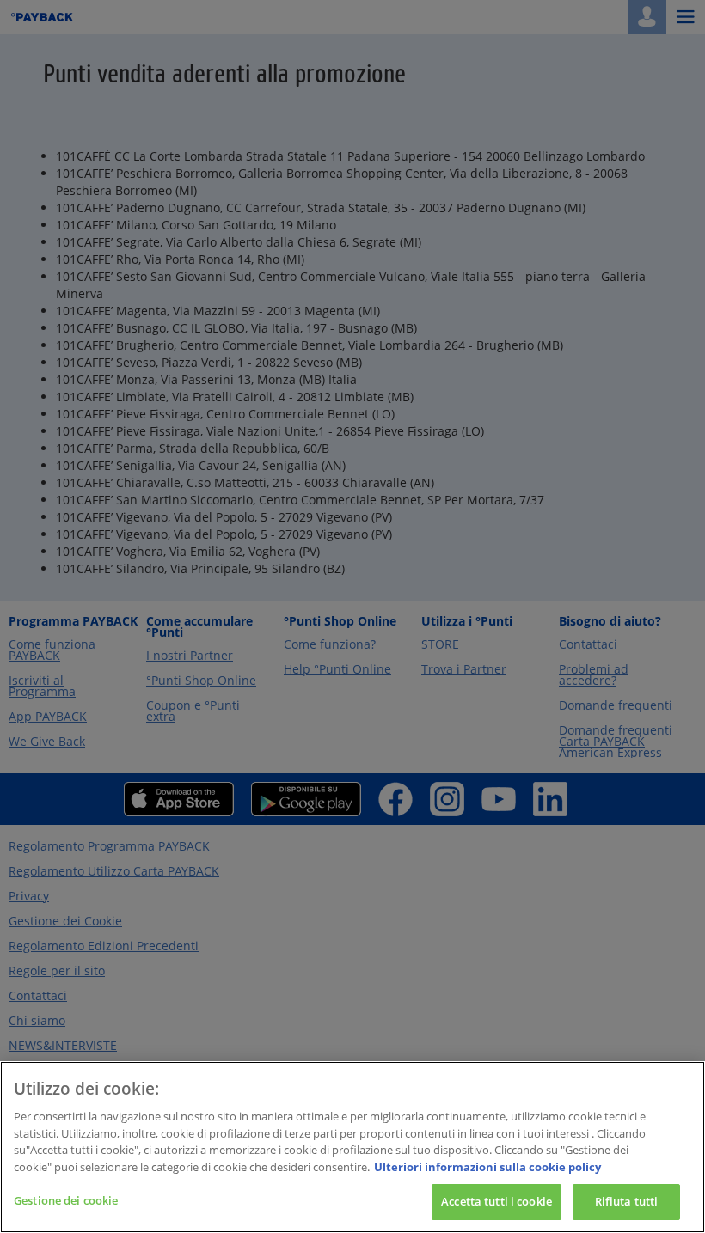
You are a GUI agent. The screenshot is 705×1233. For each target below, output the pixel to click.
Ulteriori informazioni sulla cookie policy (487, 1167)
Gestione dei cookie (66, 1200)
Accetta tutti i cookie (496, 1201)
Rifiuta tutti (627, 1201)
